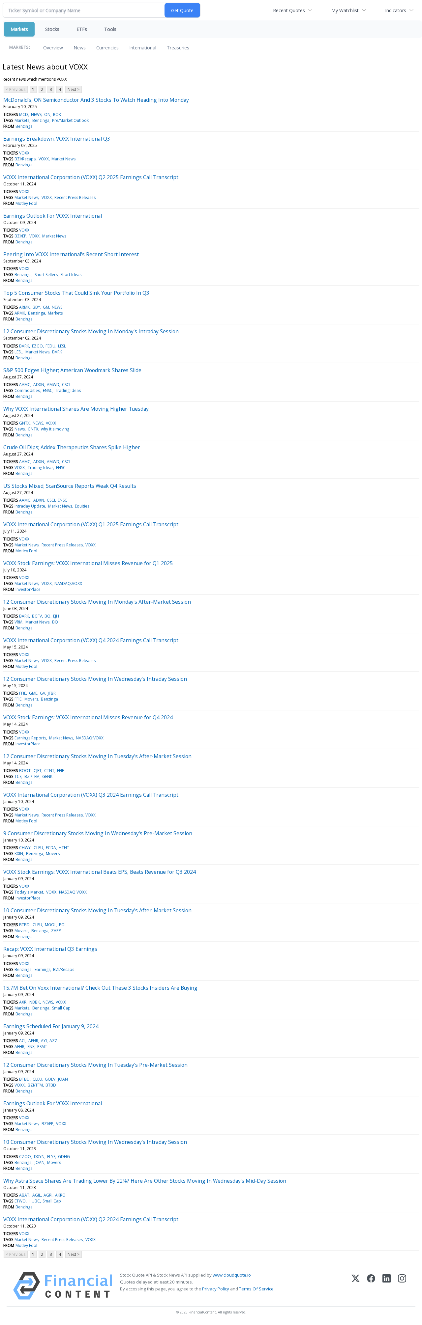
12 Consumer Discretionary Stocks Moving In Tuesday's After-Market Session (97, 756)
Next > (73, 89)
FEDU (50, 346)
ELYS (51, 1156)
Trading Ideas (68, 390)
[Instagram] (402, 1286)
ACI (22, 1040)
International (142, 47)
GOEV (50, 1079)
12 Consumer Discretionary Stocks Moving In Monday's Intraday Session (91, 331)
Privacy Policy (215, 1289)
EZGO (37, 346)
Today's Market (29, 892)
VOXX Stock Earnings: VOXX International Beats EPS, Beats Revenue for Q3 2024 (99, 871)
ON (47, 114)
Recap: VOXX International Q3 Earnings (50, 948)
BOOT (25, 770)
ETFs (81, 29)
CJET (38, 770)
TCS (18, 776)
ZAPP (56, 930)
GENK (47, 776)
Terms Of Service (256, 1289)
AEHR (33, 1040)
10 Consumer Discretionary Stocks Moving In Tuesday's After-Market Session (97, 910)
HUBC (34, 1201)
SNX (31, 1046)
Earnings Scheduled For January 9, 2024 (51, 1026)
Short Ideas (70, 274)
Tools (110, 29)
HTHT (64, 847)
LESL (62, 346)
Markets (19, 29)
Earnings (42, 969)
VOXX (24, 153)
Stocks (52, 29)
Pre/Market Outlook (70, 120)
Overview (53, 47)
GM (46, 307)
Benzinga (40, 120)
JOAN (63, 1079)
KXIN (19, 853)
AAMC (24, 384)
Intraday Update (30, 506)
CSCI (66, 384)
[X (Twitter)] (355, 1286)
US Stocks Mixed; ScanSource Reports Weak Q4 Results (69, 485)
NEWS (36, 114)
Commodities (27, 390)
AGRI (48, 1195)
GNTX (24, 423)
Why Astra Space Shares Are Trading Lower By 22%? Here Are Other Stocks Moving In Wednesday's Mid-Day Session (144, 1180)
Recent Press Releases (75, 197)
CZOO (25, 1156)
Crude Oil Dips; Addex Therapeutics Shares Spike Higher (71, 447)
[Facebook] (371, 1286)
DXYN (39, 1156)
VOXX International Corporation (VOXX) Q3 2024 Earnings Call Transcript (90, 794)
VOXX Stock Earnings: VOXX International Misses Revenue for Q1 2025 (88, 563)
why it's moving (55, 429)
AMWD (53, 384)
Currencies (107, 47)
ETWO (20, 1201)
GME (33, 693)
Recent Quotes (289, 10)
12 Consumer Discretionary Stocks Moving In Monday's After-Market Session (97, 601)
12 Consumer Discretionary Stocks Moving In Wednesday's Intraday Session (95, 678)
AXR (22, 1002)
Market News (63, 159)
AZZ (53, 1040)
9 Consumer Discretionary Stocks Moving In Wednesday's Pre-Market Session (97, 833)
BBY (36, 307)
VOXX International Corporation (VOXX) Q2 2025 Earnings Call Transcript (90, 177)
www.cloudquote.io (232, 1275)
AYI (44, 1040)
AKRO (60, 1195)
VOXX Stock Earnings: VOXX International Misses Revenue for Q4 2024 (88, 717)
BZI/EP (20, 236)
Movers (31, 699)
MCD (23, 114)
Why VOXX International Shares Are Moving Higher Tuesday (76, 408)
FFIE (22, 693)
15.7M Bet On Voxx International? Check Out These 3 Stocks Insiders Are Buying (100, 987)
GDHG (64, 1156)
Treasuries (178, 47)
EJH (56, 616)
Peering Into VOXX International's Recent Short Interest (71, 254)
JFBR (52, 693)
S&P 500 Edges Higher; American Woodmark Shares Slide (72, 370)
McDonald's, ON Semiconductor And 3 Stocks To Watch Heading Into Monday (96, 99)
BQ (47, 616)
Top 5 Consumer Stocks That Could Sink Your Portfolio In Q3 (76, 292)
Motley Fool (26, 203)
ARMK (24, 307)
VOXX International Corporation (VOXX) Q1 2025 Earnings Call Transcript (90, 524)
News (80, 47)
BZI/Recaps (25, 159)
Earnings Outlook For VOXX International (52, 215)
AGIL (36, 1195)
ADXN (38, 384)
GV (42, 693)
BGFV (37, 616)
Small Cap (61, 1008)
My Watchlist (345, 10)
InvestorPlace (28, 589)
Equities (82, 506)
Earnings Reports (30, 738)
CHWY (25, 847)
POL (63, 924)
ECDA (51, 847)
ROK (57, 114)
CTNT (49, 770)
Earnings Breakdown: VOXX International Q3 (56, 138)
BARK (24, 346)
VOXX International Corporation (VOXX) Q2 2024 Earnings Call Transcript (90, 1219)
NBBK (34, 1002)
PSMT (42, 1046)
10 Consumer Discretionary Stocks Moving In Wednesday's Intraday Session (95, 1142)
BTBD (24, 924)
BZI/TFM (32, 776)
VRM (18, 622)
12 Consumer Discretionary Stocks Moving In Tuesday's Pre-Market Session (95, 1064)
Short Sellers (46, 274)
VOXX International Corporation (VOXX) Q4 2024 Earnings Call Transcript (90, 640)
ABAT (24, 1195)
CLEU (38, 847)
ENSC (47, 390)
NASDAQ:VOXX (68, 583)
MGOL (50, 924)
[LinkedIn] (386, 1286)
